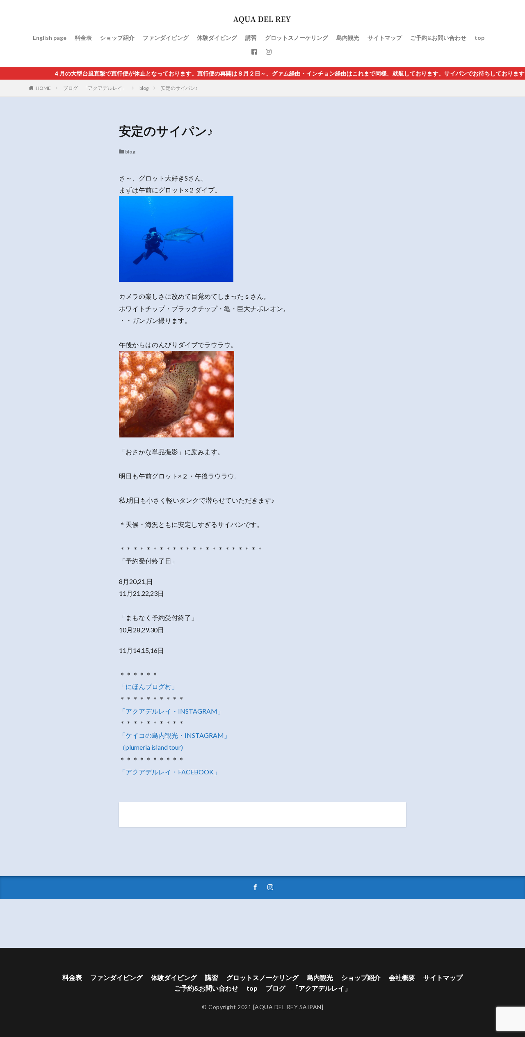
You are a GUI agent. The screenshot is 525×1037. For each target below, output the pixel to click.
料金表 (83, 37)
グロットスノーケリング (296, 37)
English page (49, 37)
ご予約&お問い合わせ (438, 37)
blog (143, 88)
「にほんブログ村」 (148, 686)
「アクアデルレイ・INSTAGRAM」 (171, 711)
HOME (43, 88)
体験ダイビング (217, 37)
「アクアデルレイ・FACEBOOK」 (169, 772)
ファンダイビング (166, 37)
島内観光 (347, 37)
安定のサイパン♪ (179, 88)
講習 (251, 37)
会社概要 (402, 977)
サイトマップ (385, 37)
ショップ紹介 (117, 37)
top (479, 37)
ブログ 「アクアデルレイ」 (95, 88)
